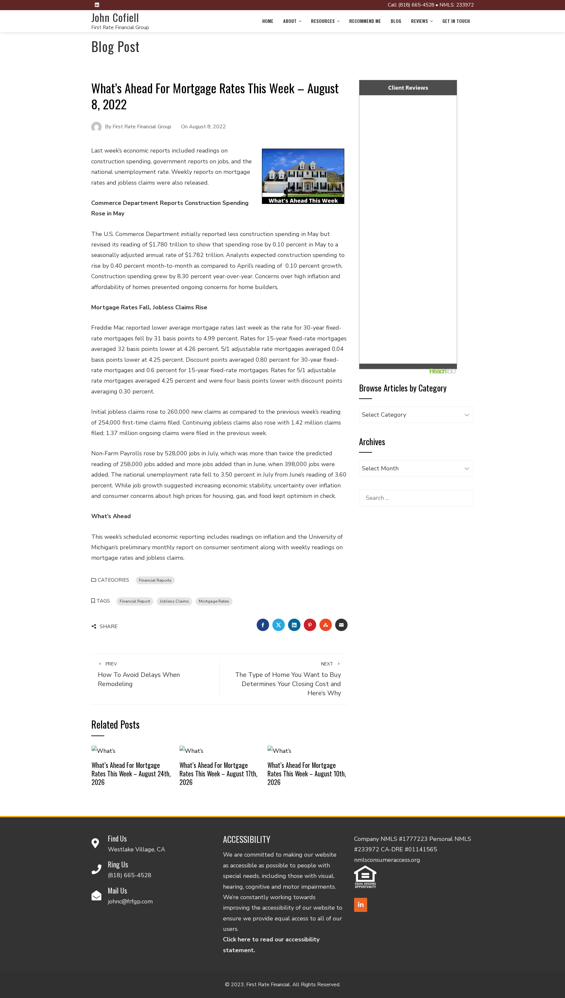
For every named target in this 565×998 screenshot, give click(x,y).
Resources (323, 20)
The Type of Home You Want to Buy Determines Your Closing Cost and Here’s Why (288, 679)
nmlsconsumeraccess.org (387, 860)
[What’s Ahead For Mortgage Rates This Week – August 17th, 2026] (191, 750)
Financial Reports (155, 580)
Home (267, 20)
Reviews (419, 20)
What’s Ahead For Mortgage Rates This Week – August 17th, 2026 (218, 773)
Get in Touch (456, 20)
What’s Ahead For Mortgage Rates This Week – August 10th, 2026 (306, 773)
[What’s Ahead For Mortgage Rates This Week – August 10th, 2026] (279, 750)
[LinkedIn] (360, 905)
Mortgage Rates (214, 601)
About (290, 20)
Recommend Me (365, 20)
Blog (396, 20)
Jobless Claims (174, 601)
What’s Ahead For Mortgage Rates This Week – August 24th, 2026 (131, 773)
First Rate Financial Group (120, 27)
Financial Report (135, 601)
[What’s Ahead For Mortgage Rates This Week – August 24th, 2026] (103, 750)
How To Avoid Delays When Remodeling (139, 674)
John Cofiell (115, 17)
